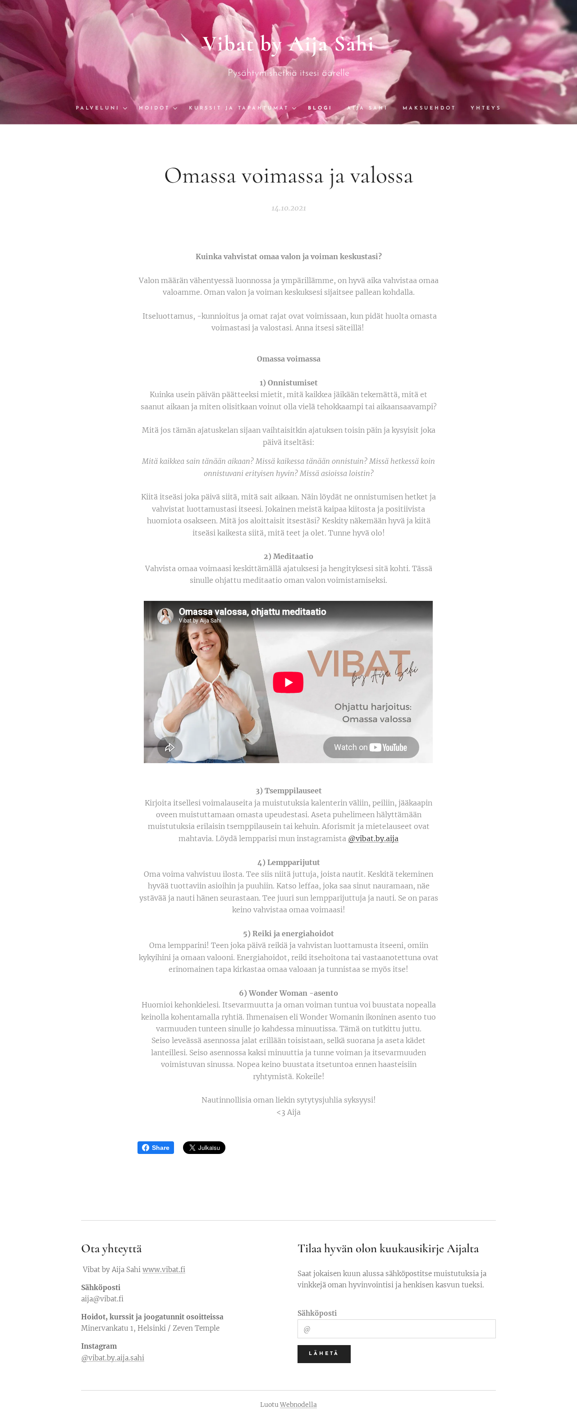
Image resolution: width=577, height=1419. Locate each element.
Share (160, 1147)
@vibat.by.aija (373, 838)
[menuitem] (104, 108)
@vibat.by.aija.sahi (112, 1358)
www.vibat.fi (163, 1269)
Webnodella (298, 1405)
